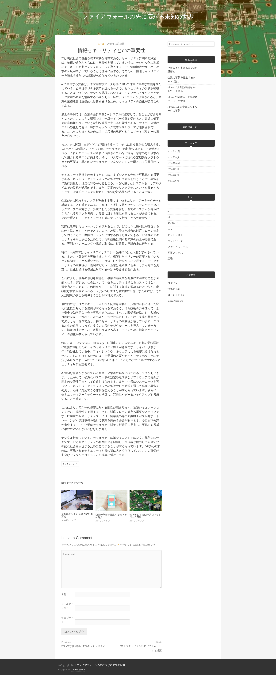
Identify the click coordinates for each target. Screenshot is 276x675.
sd (169, 217)
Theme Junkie (78, 669)
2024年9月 (173, 169)
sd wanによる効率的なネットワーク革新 (145, 516)
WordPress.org (175, 301)
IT (99, 43)
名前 (64, 594)
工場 (170, 258)
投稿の (174, 289)
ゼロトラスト (175, 235)
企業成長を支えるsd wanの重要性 (77, 515)
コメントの (176, 295)
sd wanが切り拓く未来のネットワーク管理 (183, 99)
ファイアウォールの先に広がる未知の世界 (101, 665)
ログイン (173, 283)
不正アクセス (175, 253)
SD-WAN (172, 223)
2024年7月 (173, 181)
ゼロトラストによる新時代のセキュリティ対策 (139, 648)
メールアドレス (67, 606)
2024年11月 (174, 157)
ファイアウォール (178, 247)
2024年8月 (173, 175)
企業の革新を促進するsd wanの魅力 (111, 516)
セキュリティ (70, 463)
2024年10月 (174, 163)
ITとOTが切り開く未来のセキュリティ (83, 646)
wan (170, 229)
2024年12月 (174, 151)
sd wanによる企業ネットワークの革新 (183, 108)
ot (102, 43)
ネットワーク (175, 241)
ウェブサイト (67, 620)
